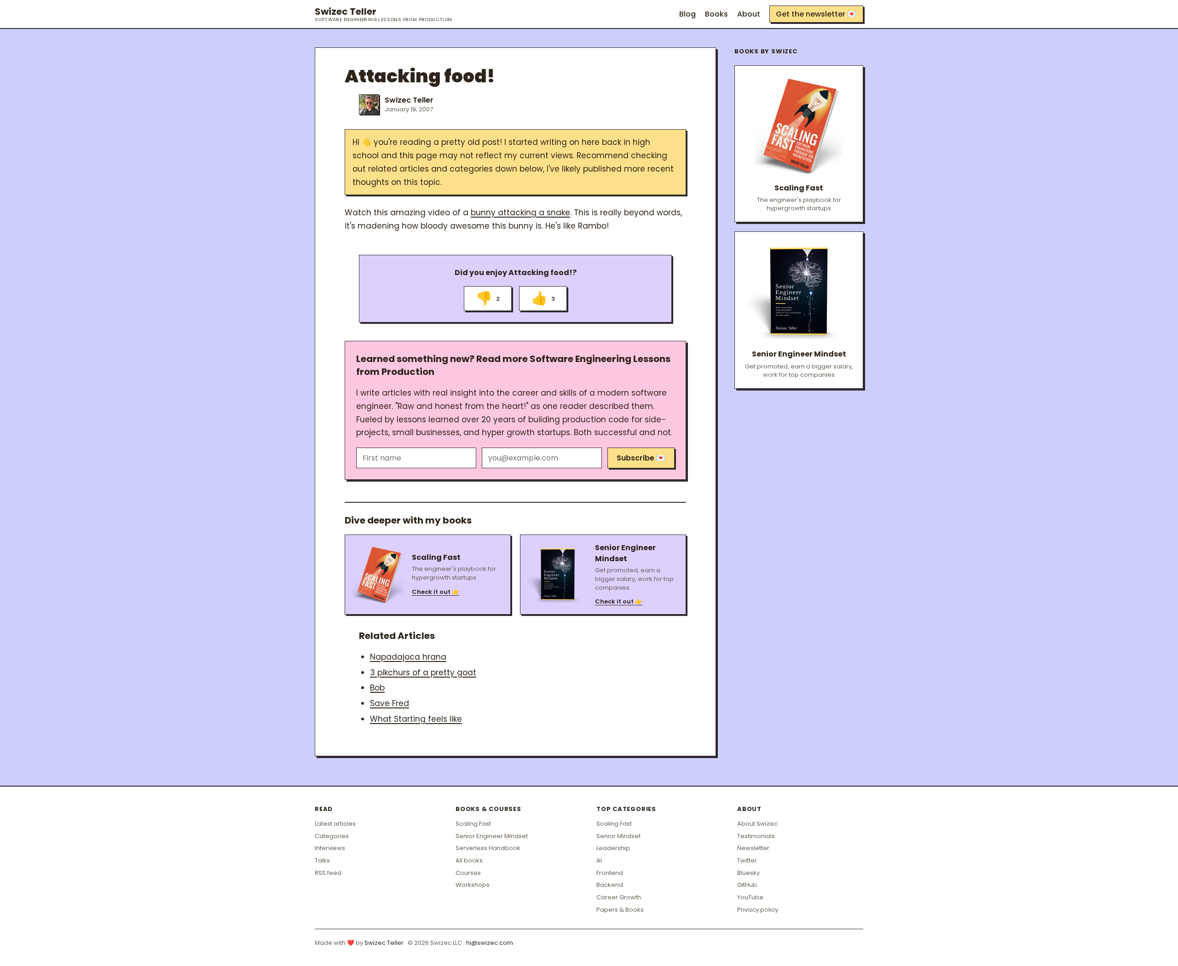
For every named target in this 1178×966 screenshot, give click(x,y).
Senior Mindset (618, 836)
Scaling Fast (473, 823)
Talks (322, 860)
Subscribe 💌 (641, 458)
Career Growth (618, 897)
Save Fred (389, 703)
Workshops (473, 884)
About (748, 14)
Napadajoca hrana (408, 656)
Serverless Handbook (488, 848)
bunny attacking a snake (520, 212)
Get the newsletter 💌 (816, 14)
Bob (377, 687)
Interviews (330, 848)
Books (716, 14)
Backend (609, 884)
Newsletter (753, 848)
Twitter (747, 860)
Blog (687, 14)
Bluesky (748, 872)
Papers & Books (620, 909)
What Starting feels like (416, 718)
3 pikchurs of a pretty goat (423, 672)
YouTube (750, 897)
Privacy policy (757, 909)
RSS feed (328, 872)
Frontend (609, 872)
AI (599, 860)
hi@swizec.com (489, 942)
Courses (468, 872)
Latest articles (335, 823)
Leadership (613, 848)
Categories (332, 836)
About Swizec (757, 823)
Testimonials (756, 836)
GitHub (747, 884)
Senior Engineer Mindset (492, 836)
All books (469, 860)
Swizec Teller (383, 14)
